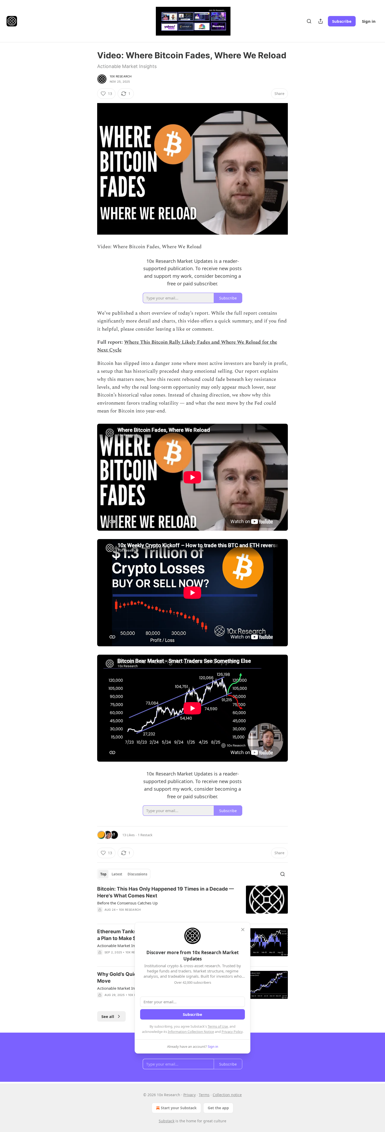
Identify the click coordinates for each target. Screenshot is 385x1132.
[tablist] (123, 874)
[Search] (309, 21)
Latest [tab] (117, 874)
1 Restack (145, 835)
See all (107, 1016)
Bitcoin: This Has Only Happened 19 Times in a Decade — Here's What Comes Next (165, 892)
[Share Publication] (320, 21)
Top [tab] (103, 874)
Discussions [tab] (137, 874)
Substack (166, 1120)
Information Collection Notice (191, 1031)
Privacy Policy (232, 1031)
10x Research (120, 76)
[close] (243, 929)
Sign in (369, 21)
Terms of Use (218, 1026)
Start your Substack (179, 1107)
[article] (192, 903)
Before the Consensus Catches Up (127, 902)
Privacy (189, 1094)
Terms (204, 1094)
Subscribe (341, 21)
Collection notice (227, 1094)
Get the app (218, 1107)
